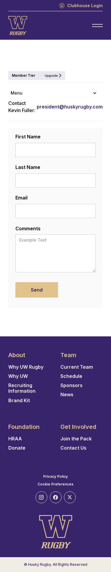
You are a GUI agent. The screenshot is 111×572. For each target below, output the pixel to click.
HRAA (15, 439)
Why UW (18, 376)
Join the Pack (76, 439)
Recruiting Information (22, 388)
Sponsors (71, 385)
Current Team (76, 367)
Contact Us (73, 448)
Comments (28, 228)
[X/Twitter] (70, 497)
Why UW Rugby (26, 367)
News (66, 394)
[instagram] (41, 497)
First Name (28, 137)
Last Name (27, 167)
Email (21, 198)
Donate (16, 448)
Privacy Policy (55, 476)
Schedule (71, 376)
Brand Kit (19, 400)
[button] (55, 92)
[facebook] (56, 497)
